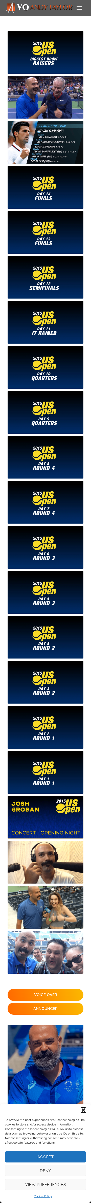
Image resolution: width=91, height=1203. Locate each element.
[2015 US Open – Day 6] (45, 547)
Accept (45, 1157)
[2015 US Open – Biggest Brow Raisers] (45, 52)
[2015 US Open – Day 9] (45, 412)
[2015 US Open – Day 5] (45, 592)
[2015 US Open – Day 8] (45, 457)
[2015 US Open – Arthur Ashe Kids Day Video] (45, 907)
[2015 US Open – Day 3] (45, 682)
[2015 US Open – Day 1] (45, 772)
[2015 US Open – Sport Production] (45, 142)
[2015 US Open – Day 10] (45, 367)
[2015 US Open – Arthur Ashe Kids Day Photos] (45, 952)
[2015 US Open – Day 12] (45, 277)
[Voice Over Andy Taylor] (39, 7)
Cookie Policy (43, 1196)
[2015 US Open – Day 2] (45, 727)
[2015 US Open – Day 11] (45, 322)
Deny (45, 1171)
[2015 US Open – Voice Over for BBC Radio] (45, 862)
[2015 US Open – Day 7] (45, 502)
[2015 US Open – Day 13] (45, 232)
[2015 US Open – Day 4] (45, 637)
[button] (83, 1110)
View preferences (45, 1184)
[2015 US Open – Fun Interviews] (45, 97)
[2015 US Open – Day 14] (45, 187)
